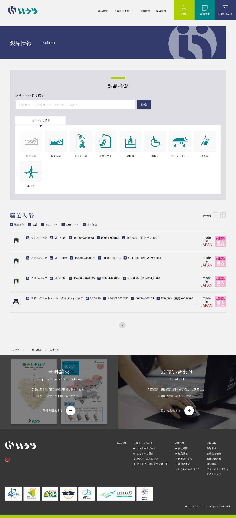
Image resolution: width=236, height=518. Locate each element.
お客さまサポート (124, 11)
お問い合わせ (214, 458)
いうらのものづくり (189, 469)
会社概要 (183, 448)
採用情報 (161, 11)
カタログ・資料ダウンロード (152, 464)
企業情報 (145, 11)
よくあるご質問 (144, 453)
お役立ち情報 (214, 453)
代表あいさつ (185, 458)
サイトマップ (214, 474)
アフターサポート (146, 448)
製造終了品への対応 (147, 458)
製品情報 (103, 11)
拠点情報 (183, 453)
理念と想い (184, 464)
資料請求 (211, 464)
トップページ (17, 350)
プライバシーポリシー (219, 469)
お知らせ (211, 448)
